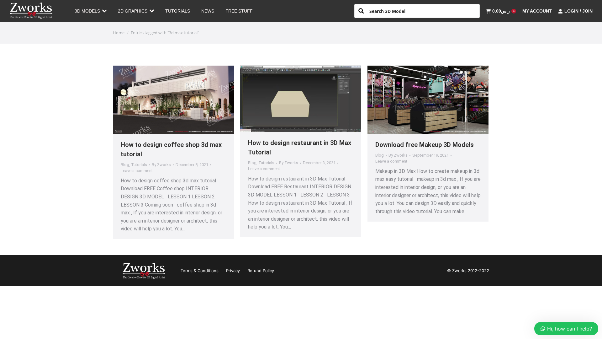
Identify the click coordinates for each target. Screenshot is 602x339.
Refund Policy (260, 270)
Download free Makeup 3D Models (424, 144)
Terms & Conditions (200, 270)
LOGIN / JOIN (578, 10)
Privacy (233, 270)
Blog (125, 164)
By (161, 164)
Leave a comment (137, 170)
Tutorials (139, 164)
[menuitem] (90, 11)
